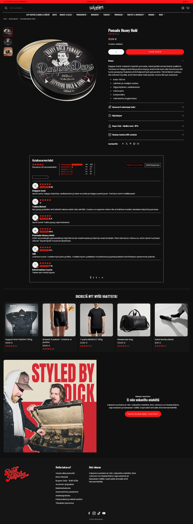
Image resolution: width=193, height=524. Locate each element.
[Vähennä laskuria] (111, 52)
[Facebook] (123, 144)
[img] (45, 184)
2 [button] (93, 277)
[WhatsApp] (134, 144)
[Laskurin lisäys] (121, 52)
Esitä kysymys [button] (152, 165)
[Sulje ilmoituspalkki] (190, 1)
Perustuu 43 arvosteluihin (44, 167)
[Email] (138, 144)
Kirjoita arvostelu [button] (134, 165)
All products (13, 19)
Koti (5, 19)
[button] (26, 8)
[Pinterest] (130, 144)
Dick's (185, 1)
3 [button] (96, 277)
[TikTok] (99, 513)
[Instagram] (94, 513)
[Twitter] (127, 144)
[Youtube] (103, 513)
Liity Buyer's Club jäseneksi (15, 1)
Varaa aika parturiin (96, 1)
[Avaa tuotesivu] (21, 320)
